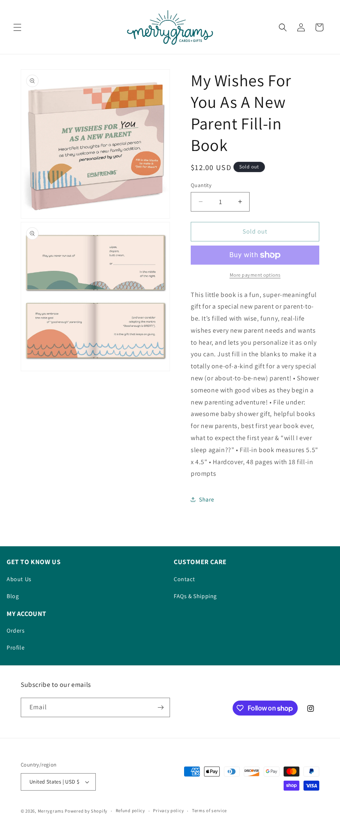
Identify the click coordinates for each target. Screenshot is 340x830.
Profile (15, 647)
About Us (19, 579)
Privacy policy (168, 810)
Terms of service (209, 810)
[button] (17, 27)
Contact (184, 579)
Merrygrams (51, 811)
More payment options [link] (255, 275)
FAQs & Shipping (195, 596)
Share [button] (206, 499)
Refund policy (130, 810)
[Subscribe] (160, 707)
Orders (16, 630)
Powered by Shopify (86, 811)
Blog (13, 596)
